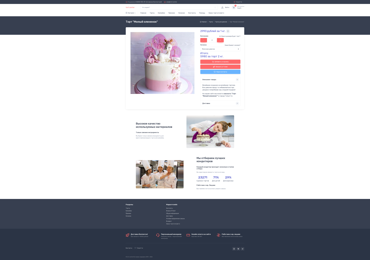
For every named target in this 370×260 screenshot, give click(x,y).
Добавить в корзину (222, 62)
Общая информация (172, 213)
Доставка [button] (206, 103)
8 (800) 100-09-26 (142, 2)
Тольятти (239, 2)
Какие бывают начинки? (232, 45)
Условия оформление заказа (175, 218)
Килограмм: (204, 36)
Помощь (202, 13)
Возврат (169, 221)
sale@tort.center (171, 2)
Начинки (181, 13)
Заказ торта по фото (216, 13)
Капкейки (161, 13)
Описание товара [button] (209, 80)
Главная (143, 13)
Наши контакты (221, 72)
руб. (240, 7)
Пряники (171, 13)
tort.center (130, 7)
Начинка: (203, 45)
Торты (152, 13)
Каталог (131, 13)
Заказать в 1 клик (222, 67)
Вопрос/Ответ (171, 211)
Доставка (169, 216)
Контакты (192, 13)
